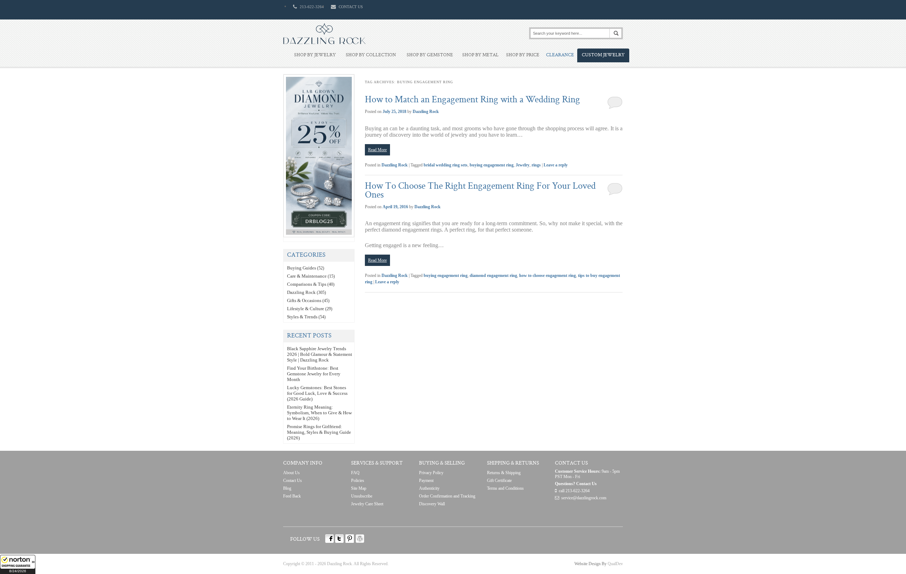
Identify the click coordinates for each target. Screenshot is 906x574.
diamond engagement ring (493, 275)
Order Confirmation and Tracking (447, 496)
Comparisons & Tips (306, 284)
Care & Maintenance (307, 276)
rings (536, 165)
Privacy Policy (431, 472)
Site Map (358, 488)
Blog (287, 488)
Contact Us (292, 480)
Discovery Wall (432, 503)
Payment (426, 480)
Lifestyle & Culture (305, 308)
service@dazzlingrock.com (583, 497)
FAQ (355, 472)
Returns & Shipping (504, 472)
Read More (377, 149)
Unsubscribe (361, 496)
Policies (357, 480)
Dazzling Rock (426, 111)
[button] (17, 564)
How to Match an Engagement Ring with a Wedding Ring (472, 100)
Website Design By (590, 563)
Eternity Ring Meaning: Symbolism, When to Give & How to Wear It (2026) (319, 412)
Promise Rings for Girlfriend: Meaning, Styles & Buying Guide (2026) (319, 432)
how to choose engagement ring (547, 275)
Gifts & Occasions (304, 300)
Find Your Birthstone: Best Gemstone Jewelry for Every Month (313, 373)
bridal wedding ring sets (446, 165)
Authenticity (429, 488)
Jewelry (522, 165)
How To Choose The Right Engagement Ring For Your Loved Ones (480, 191)
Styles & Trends (302, 316)
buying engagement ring (492, 165)
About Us (291, 472)
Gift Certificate (499, 480)
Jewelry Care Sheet (367, 503)
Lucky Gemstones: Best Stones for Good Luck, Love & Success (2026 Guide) (317, 393)
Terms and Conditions (505, 488)
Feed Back (292, 496)
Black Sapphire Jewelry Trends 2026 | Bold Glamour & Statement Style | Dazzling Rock (319, 354)
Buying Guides (301, 268)
